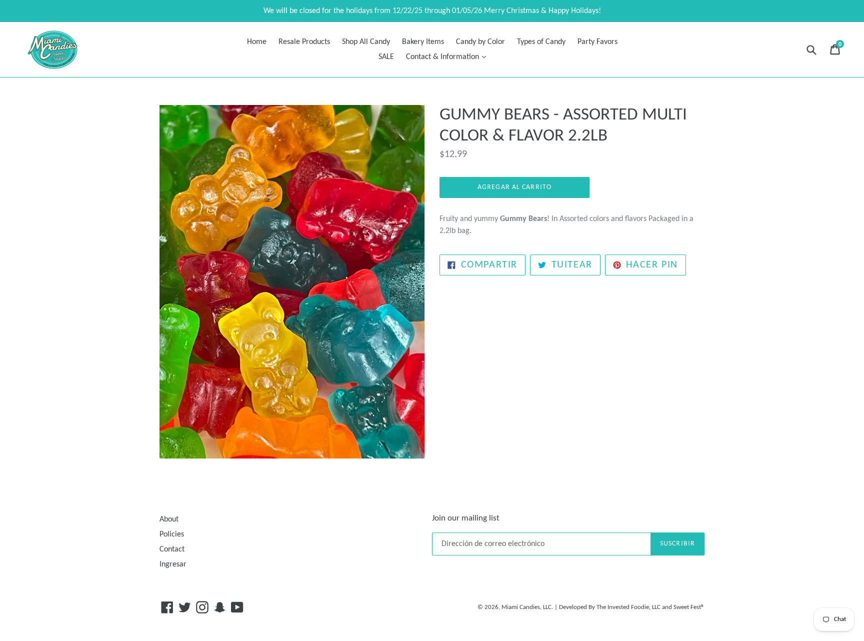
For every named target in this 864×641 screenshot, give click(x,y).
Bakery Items (423, 42)
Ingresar (173, 564)
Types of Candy (541, 42)
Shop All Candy (366, 42)
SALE (386, 57)
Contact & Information (448, 56)
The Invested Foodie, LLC (628, 607)
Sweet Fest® (689, 607)
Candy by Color (480, 42)
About (169, 520)
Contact (172, 550)
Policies (172, 534)
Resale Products (304, 42)
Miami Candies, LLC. (527, 607)
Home (256, 42)
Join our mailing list (466, 518)
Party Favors (598, 42)
